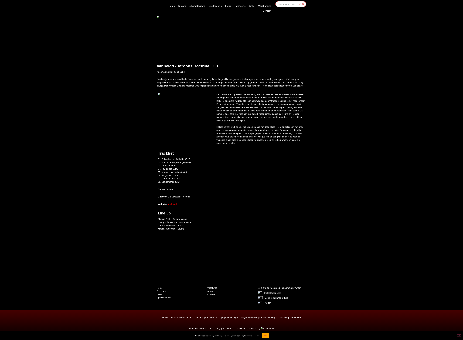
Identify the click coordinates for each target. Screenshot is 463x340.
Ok (265, 335)
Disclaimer (240, 328)
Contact (267, 11)
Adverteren (212, 291)
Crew (159, 294)
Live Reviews (215, 6)
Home (172, 6)
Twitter (267, 303)
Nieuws (182, 6)
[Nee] (459, 335)
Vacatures (212, 288)
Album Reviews (197, 6)
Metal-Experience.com (200, 328)
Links (251, 6)
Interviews (240, 6)
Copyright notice (223, 328)
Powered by (255, 328)
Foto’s (228, 6)
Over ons (161, 291)
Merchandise (264, 6)
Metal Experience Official (277, 298)
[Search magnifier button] (303, 4)
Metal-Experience (272, 293)
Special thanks (164, 298)
